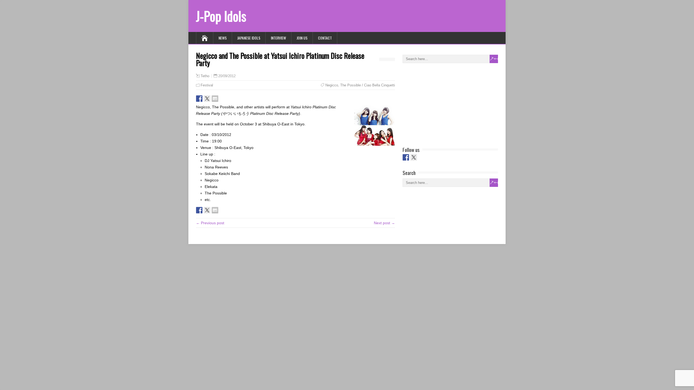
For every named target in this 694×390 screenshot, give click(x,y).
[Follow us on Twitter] (413, 157)
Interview (278, 38)
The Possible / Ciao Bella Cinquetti (367, 85)
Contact (325, 38)
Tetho (205, 76)
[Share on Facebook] (199, 98)
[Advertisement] (443, 104)
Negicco (331, 85)
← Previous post (210, 223)
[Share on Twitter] (207, 98)
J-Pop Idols (221, 15)
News (223, 38)
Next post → (384, 223)
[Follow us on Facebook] (406, 157)
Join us (302, 38)
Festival (207, 85)
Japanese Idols (248, 38)
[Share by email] (215, 98)
